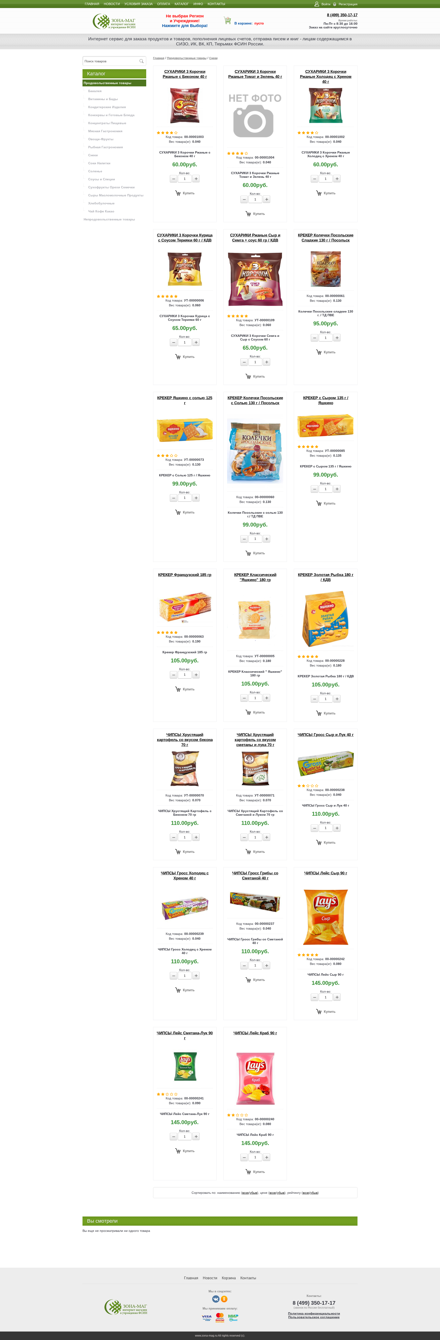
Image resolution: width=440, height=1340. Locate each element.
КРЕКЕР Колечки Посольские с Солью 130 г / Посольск (255, 400)
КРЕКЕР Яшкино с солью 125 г (184, 400)
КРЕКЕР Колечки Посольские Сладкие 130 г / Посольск (325, 237)
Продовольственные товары (186, 58)
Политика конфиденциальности (314, 1313)
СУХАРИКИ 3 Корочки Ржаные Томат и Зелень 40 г (255, 74)
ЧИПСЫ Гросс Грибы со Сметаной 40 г (255, 875)
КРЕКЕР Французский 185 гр (184, 575)
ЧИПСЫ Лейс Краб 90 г (255, 1033)
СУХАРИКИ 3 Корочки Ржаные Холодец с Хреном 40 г (326, 76)
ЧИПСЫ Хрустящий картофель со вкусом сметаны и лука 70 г (255, 740)
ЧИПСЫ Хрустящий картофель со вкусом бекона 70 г (185, 740)
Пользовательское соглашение (314, 1317)
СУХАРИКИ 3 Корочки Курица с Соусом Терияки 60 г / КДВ (184, 237)
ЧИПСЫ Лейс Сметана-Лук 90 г (185, 1035)
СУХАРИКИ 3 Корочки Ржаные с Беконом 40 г (185, 74)
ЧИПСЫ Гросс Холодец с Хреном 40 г (185, 875)
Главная (158, 58)
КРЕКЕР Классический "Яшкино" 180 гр (255, 577)
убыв (253, 1192)
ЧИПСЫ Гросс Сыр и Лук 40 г (326, 735)
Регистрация (348, 4)
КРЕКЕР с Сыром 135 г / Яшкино (325, 400)
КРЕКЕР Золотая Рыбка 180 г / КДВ (325, 577)
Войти (326, 4)
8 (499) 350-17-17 (342, 15)
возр (245, 1192)
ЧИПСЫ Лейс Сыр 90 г (325, 873)
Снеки (213, 58)
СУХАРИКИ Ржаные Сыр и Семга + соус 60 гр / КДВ (255, 237)
